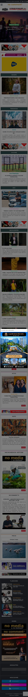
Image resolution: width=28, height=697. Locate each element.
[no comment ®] (2, 5)
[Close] (26, 330)
